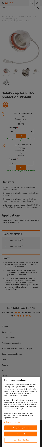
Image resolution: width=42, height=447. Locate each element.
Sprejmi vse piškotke (21, 428)
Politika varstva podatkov (12, 422)
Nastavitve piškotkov (21, 440)
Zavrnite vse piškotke (21, 434)
